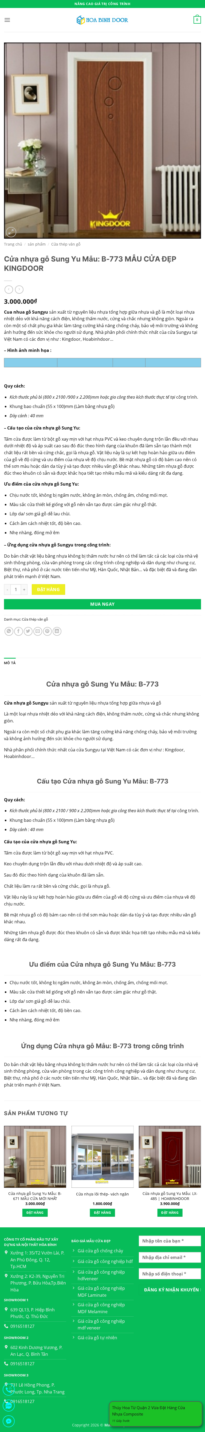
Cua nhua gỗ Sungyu (26, 312)
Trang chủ (13, 244)
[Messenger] (9, 1422)
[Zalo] (9, 1407)
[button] (7, 19)
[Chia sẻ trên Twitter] (28, 631)
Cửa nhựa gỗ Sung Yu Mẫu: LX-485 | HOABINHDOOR (170, 1196)
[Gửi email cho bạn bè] (37, 631)
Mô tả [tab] (10, 663)
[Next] (201, 1176)
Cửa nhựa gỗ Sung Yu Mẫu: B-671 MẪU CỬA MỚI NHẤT (35, 1196)
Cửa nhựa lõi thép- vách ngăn (102, 1194)
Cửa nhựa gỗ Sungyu (26, 703)
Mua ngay (102, 604)
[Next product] (9, 289)
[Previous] (4, 1176)
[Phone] (9, 1391)
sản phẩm (37, 244)
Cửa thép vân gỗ (65, 244)
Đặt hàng (48, 589)
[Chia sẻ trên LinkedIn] (57, 631)
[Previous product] (19, 289)
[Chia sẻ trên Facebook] (18, 631)
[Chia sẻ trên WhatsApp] (9, 631)
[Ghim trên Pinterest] (47, 631)
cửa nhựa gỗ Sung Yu (53, 842)
